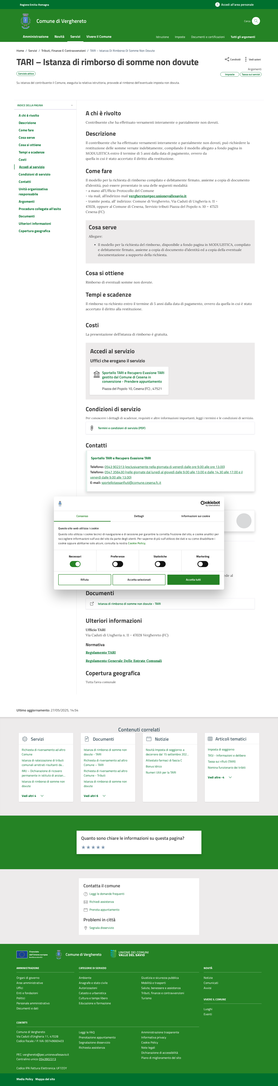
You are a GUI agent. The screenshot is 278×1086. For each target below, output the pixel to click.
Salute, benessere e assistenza (161, 988)
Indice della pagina (30, 105)
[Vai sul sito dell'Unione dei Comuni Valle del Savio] (129, 954)
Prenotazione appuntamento (97, 1037)
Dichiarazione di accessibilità (159, 1052)
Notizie (208, 977)
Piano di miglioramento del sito (161, 1057)
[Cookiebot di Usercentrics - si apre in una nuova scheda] (203, 503)
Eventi (208, 1014)
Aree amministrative (29, 983)
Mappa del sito (45, 1079)
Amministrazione (35, 36)
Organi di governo (27, 977)
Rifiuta (85, 579)
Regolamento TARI (101, 652)
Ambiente (85, 977)
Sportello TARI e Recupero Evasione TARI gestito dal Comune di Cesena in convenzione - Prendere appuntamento (133, 376)
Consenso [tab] (82, 516)
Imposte (180, 37)
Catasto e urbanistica (92, 993)
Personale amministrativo (33, 1003)
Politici (20, 998)
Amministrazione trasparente (160, 1032)
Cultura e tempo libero (93, 998)
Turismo (146, 998)
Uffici (19, 988)
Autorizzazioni (88, 988)
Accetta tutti (193, 579)
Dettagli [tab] (139, 516)
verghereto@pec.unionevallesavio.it (157, 196)
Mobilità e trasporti (153, 983)
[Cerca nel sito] (256, 21)
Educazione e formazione (95, 1003)
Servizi (75, 36)
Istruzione (162, 37)
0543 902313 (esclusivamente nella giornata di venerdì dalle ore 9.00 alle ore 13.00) (165, 466)
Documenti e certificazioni (208, 37)
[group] (45, 769)
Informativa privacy (153, 1037)
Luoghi (208, 1009)
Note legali (148, 1047)
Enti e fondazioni (27, 993)
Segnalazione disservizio (94, 1042)
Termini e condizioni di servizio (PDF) (121, 428)
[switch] (117, 564)
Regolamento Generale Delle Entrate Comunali (124, 661)
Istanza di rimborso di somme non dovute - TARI (129, 603)
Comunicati (211, 983)
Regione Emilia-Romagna (34, 5)
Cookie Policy (136, 543)
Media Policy (24, 1079)
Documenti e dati (27, 1008)
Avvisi (207, 988)
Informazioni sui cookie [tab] (195, 516)
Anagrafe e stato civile (93, 983)
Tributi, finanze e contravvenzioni (162, 993)
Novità (59, 36)
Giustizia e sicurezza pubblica (160, 977)
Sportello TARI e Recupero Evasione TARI (121, 458)
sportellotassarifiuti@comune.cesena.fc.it (131, 482)
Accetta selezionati (139, 579)
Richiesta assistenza (92, 1047)
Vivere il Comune (98, 36)
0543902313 (47, 1059)
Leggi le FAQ (87, 1032)
